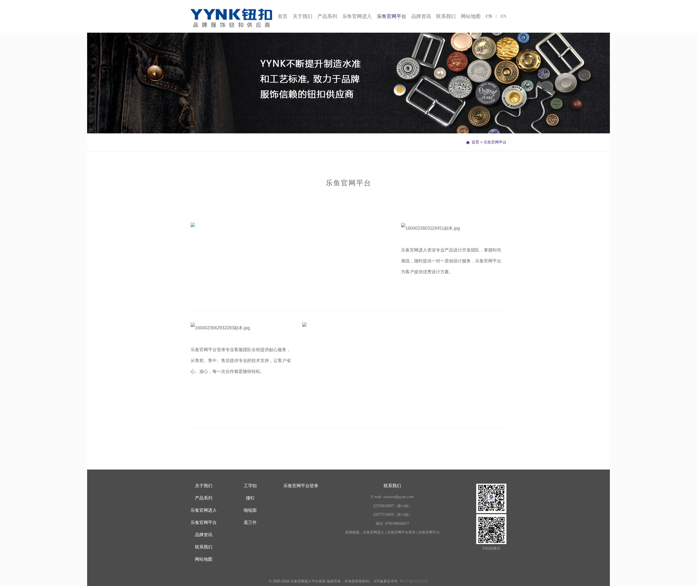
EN (503, 16)
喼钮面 (250, 510)
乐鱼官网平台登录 (208, 349)
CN (489, 16)
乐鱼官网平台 (391, 16)
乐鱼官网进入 (357, 16)
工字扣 (250, 485)
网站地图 (471, 16)
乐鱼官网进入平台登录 (308, 581)
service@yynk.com (398, 497)
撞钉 (250, 498)
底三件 (250, 522)
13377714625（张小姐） (392, 515)
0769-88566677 (397, 523)
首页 (283, 16)
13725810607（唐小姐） (392, 506)
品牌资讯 (421, 16)
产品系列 (327, 16)
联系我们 (446, 16)
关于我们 (302, 16)
